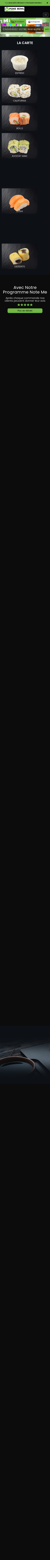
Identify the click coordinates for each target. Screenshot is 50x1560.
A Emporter (35, 22)
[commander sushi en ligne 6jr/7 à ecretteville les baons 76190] (7, 35)
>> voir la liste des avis (32, 3)
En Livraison (19, 22)
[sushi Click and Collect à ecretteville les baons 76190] (31, 35)
